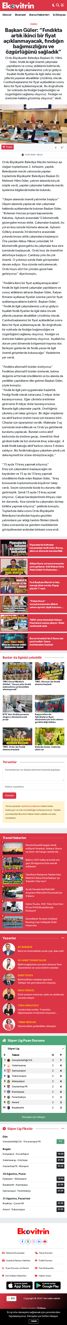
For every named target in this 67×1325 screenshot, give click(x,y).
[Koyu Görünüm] (53, 5)
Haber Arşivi (45, 1276)
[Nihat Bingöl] (9, 994)
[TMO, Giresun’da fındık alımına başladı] (50, 671)
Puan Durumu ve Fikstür (17, 1268)
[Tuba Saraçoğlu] (9, 1009)
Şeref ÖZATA (25, 975)
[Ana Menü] (62, 5)
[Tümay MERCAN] (9, 1024)
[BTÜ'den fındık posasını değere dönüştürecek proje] (17, 703)
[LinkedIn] (39, 1241)
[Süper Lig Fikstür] (62, 1128)
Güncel (6, 14)
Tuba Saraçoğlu (28, 1005)
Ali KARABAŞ (25, 947)
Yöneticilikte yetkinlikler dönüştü (37, 1026)
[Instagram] (33, 1241)
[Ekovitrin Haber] (18, 5)
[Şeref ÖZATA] (9, 979)
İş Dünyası (59, 14)
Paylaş (9, 147)
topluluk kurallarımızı (31, 806)
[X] (28, 1241)
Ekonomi (20, 14)
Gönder (9, 795)
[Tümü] (62, 938)
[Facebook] (22, 1241)
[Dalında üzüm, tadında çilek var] (50, 736)
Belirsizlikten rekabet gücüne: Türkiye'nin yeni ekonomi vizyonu (37, 981)
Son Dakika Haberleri (15, 1276)
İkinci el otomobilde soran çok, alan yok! (41, 951)
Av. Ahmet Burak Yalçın (32, 960)
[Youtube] (44, 1241)
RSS (13, 1298)
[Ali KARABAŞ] (9, 949)
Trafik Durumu (45, 1260)
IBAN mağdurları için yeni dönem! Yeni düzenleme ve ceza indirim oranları (40, 966)
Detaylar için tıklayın (33, 1117)
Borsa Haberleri (39, 14)
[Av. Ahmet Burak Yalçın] (9, 964)
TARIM (33, 24)
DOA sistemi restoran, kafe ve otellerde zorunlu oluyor (41, 996)
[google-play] (47, 1286)
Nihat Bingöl (26, 990)
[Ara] (57, 5)
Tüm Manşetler (46, 1268)
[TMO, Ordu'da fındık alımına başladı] (17, 736)
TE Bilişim (41, 1308)
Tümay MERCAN (27, 1022)
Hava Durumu (46, 1253)
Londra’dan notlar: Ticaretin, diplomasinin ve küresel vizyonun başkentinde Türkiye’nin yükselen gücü (40, 1011)
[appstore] (20, 1286)
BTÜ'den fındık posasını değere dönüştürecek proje (16, 717)
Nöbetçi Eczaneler (15, 1253)
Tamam (34, 1321)
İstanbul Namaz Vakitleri (18, 1260)
